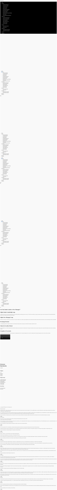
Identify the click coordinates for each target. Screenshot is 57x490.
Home (2, 2)
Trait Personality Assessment (6, 29)
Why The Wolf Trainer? (5, 175)
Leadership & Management (6, 9)
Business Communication (5, 83)
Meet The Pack (5, 27)
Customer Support (5, 74)
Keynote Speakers (5, 23)
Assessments (3, 28)
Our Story (3, 24)
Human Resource (5, 8)
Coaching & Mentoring (5, 4)
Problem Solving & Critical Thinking (7, 228)
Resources (3, 93)
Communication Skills (5, 73)
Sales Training (4, 166)
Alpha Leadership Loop (6, 21)
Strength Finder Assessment (6, 30)
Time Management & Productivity (7, 15)
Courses (2, 3)
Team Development (5, 84)
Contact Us (3, 94)
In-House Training (5, 22)
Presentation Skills (5, 11)
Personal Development (5, 10)
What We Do (3, 16)
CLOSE (1, 416)
